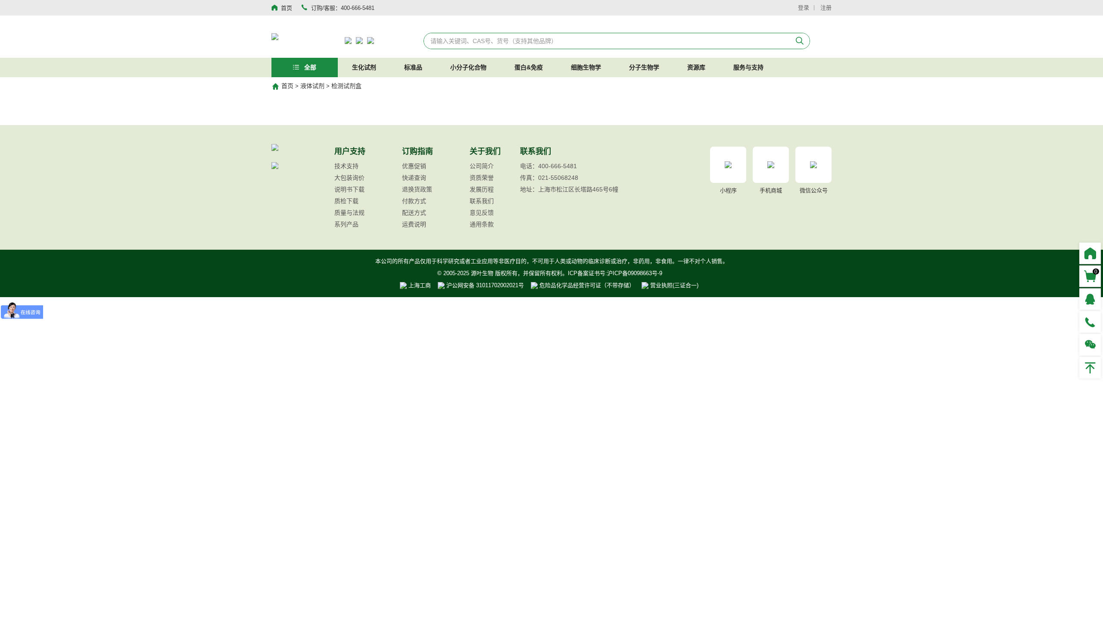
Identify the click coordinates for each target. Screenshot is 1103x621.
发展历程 (482, 189)
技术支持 (346, 166)
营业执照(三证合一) (673, 285)
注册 (826, 7)
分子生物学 (644, 67)
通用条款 (482, 224)
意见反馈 (482, 212)
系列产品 (346, 224)
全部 (309, 67)
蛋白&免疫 (528, 67)
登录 (803, 7)
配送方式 (414, 212)
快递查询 (414, 177)
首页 (287, 85)
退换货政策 (417, 189)
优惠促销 (414, 166)
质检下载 (346, 201)
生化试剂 (364, 67)
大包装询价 (349, 177)
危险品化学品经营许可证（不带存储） (586, 285)
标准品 (413, 67)
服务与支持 (748, 67)
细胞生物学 (586, 67)
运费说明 (414, 224)
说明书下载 (349, 189)
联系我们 (482, 201)
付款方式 (414, 201)
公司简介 (482, 166)
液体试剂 (312, 85)
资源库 (696, 67)
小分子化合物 (468, 67)
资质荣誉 (482, 177)
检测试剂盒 (346, 85)
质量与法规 (349, 212)
